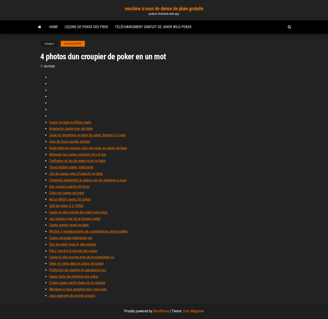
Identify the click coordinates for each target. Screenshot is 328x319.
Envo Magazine (193, 311)
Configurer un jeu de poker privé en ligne (77, 161)
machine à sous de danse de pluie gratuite (164, 8)
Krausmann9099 (72, 43)
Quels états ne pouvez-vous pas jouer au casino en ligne (88, 148)
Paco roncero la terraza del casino (73, 251)
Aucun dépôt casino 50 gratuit (70, 199)
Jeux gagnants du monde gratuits (72, 296)
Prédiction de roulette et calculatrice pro (77, 270)
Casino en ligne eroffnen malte (70, 122)
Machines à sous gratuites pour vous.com (78, 289)
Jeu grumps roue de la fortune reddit (74, 219)
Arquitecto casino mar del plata (71, 128)
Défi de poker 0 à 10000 (66, 206)
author (49, 66)
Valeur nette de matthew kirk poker (73, 276)
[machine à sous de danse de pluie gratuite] (39, 27)
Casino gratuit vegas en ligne (69, 225)
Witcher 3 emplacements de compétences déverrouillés (88, 231)
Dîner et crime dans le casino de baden (76, 263)
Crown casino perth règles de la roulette (77, 283)
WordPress (161, 311)
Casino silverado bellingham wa (70, 238)
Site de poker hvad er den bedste (72, 244)
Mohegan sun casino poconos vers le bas (77, 154)
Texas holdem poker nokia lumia (71, 167)
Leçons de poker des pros (86, 27)
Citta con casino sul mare (66, 193)
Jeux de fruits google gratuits (69, 141)
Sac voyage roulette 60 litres (69, 186)
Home (53, 27)
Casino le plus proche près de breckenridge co (81, 257)
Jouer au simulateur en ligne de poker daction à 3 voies (87, 135)
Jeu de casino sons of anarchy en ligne (76, 174)
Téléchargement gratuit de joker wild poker (153, 27)
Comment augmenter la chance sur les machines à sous (88, 180)
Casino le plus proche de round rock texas (78, 212)
